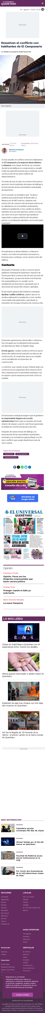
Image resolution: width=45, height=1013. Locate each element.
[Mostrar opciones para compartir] (42, 9)
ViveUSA (26, 960)
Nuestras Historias (8, 967)
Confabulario (27, 965)
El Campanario (22, 454)
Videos (3, 954)
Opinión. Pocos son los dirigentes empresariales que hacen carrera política (18, 579)
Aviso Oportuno (28, 968)
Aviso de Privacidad (25, 987)
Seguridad (5, 899)
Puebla (25, 902)
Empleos (26, 936)
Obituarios (27, 971)
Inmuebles (27, 934)
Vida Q (3, 921)
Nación (3, 902)
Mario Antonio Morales (13, 600)
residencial (9, 454)
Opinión (8, 568)
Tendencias (5, 924)
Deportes (4, 916)
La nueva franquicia (13, 603)
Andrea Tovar (9, 587)
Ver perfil (13, 151)
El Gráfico (26, 952)
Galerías (4, 952)
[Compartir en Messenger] (26, 467)
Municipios (5, 913)
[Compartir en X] (18, 467)
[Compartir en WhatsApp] (22, 467)
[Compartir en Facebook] (14, 467)
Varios (25, 942)
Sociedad (5, 144)
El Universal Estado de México (31, 909)
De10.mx (26, 954)
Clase (25, 957)
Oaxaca (25, 899)
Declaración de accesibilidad (22, 1000)
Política (4, 905)
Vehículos (26, 939)
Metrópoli (4, 910)
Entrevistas (5, 964)
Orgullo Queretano (8, 970)
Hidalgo (26, 905)
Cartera (4, 907)
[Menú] (42, 3)
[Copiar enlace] (29, 467)
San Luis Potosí (28, 897)
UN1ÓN (25, 962)
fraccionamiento (11, 457)
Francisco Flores (10, 573)
